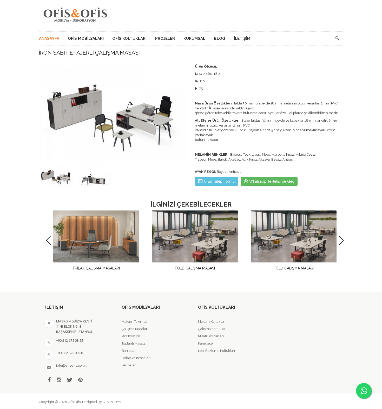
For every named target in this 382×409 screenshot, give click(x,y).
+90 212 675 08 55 (69, 340)
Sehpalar (129, 365)
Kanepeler (206, 343)
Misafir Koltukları (211, 336)
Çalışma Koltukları (212, 329)
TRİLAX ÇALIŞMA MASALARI (96, 268)
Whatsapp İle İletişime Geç (271, 181)
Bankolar (129, 351)
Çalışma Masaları (135, 329)
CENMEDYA (112, 402)
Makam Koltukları (211, 322)
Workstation (131, 336)
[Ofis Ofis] (75, 13)
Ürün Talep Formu (219, 181)
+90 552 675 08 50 (69, 353)
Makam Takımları (135, 322)
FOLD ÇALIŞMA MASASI (195, 268)
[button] (181, 112)
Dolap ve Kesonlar (136, 358)
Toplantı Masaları (135, 343)
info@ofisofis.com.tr (72, 365)
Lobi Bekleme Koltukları (216, 351)
